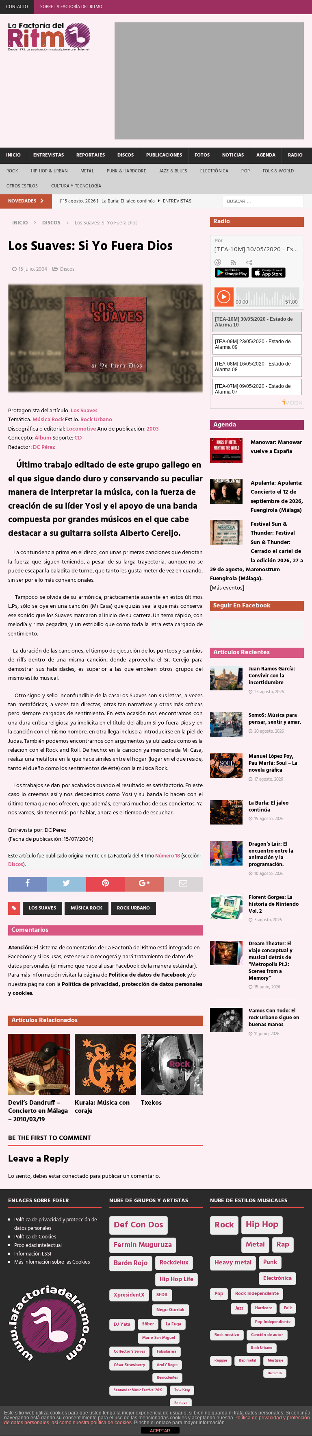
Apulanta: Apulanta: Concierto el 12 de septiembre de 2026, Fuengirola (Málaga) (277, 497)
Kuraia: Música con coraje (102, 1107)
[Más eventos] (227, 588)
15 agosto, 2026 (269, 818)
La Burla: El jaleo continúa (268, 806)
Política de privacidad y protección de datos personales (55, 1224)
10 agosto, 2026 (269, 873)
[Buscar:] (263, 201)
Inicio (13, 155)
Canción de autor (267, 1335)
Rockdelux (174, 1263)
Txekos (151, 1103)
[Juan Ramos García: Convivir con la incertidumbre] (226, 678)
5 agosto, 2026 (268, 920)
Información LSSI (32, 1254)
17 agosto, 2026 (268, 779)
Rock (12, 171)
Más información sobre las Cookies (52, 1262)
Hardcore (263, 1308)
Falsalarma (166, 1351)
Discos (125, 155)
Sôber (148, 1324)
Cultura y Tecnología (76, 186)
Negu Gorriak (170, 1310)
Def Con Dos (138, 1225)
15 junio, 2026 (267, 987)
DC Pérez (44, 447)
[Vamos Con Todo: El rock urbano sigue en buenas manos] (226, 1020)
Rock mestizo (226, 1335)
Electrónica (214, 171)
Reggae (220, 1361)
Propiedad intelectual (38, 1245)
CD (78, 438)
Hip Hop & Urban (49, 171)
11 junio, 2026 (267, 1034)
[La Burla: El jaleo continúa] (226, 812)
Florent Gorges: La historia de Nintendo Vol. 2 (274, 904)
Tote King (182, 1390)
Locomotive (81, 429)
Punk (270, 1262)
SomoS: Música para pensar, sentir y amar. (275, 719)
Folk (288, 1308)
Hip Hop (262, 1225)
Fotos (202, 155)
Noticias (233, 155)
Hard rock (275, 1373)
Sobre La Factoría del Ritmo (71, 7)
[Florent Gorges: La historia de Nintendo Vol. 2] (226, 906)
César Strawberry (129, 1365)
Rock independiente (257, 1294)
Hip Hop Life (176, 1279)
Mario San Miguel (158, 1337)
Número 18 (167, 856)
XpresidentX (129, 1295)
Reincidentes (167, 1378)
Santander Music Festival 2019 (138, 1390)
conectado (75, 1176)
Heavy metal (232, 1263)
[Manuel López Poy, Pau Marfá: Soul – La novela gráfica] (226, 765)
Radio (295, 155)
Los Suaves (84, 411)
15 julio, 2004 (33, 269)
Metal (87, 171)
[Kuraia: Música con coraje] (105, 1064)
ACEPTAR (160, 1430)
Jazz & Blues (173, 171)
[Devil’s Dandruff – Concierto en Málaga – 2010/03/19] (39, 1064)
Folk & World (278, 171)
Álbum (43, 438)
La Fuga (173, 1324)
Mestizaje (275, 1361)
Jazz (239, 1308)
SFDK (162, 1295)
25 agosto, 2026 (269, 692)
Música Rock (48, 419)
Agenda (265, 155)
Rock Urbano (96, 419)
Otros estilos (22, 186)
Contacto (17, 7)
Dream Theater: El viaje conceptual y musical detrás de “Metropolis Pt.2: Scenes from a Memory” (270, 961)
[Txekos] (172, 1064)
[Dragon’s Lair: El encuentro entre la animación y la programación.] (226, 853)
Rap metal (247, 1361)
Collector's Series (129, 1351)
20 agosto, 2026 (269, 731)
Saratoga (180, 1402)
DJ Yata (122, 1324)
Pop (245, 171)
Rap (283, 1245)
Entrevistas (48, 155)
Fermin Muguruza (143, 1245)
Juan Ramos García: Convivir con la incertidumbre (272, 676)
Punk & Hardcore (126, 171)
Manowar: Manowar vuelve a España (276, 447)
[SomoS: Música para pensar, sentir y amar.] (226, 724)
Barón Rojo (131, 1263)
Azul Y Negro (167, 1365)
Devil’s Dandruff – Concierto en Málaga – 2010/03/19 (38, 1111)
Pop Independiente (272, 1322)
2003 (153, 429)
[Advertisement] (213, 79)
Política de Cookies (35, 1237)
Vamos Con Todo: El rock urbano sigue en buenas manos (274, 1018)
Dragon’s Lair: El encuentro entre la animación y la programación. (271, 854)
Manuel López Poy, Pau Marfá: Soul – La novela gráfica (273, 763)
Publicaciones (164, 155)
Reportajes (90, 155)
